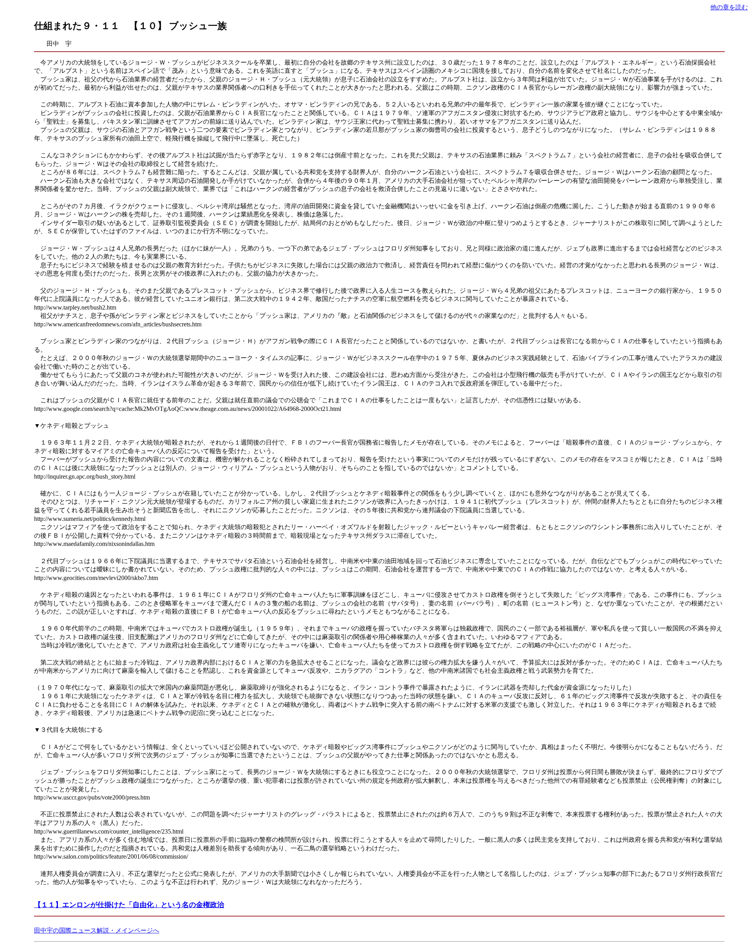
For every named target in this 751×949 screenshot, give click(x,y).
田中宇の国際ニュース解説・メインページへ (96, 930)
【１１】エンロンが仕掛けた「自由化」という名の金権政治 (129, 905)
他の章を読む (729, 7)
